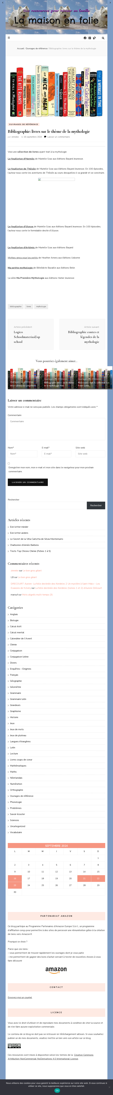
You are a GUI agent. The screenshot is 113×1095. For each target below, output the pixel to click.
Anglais (14, 614)
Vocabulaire (16, 832)
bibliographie (15, 306)
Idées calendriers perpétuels (23, 385)
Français (14, 675)
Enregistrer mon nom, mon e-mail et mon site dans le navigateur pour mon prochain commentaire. (51, 469)
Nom (11, 447)
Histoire (14, 717)
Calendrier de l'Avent (21, 638)
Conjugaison (16, 650)
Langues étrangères (20, 741)
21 (84, 878)
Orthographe (16, 790)
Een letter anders (19, 533)
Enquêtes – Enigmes (20, 668)
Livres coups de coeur (21, 759)
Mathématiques (18, 765)
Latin (12, 747)
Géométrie (15, 687)
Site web (80, 447)
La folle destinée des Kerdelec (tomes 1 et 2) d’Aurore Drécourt (68, 588)
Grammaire (15, 693)
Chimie (13, 644)
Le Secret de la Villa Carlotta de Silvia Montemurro (36, 539)
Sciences (14, 820)
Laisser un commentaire (59, 136)
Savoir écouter (17, 814)
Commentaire (14, 415)
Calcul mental (17, 632)
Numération (16, 784)
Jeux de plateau (18, 735)
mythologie (41, 306)
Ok (57, 1090)
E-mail (45, 447)
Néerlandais (16, 777)
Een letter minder (19, 527)
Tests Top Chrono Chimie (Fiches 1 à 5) (30, 551)
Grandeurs (15, 705)
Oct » (110, 3)
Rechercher (13, 499)
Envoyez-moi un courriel (20, 997)
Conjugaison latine (19, 656)
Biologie (14, 620)
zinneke (15, 136)
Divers (13, 662)
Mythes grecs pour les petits (23, 257)
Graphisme (15, 711)
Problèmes (15, 808)
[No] (109, 1087)
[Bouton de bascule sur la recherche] (103, 38)
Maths (13, 771)
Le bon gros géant (32, 570)
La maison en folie (56, 20)
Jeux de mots (17, 729)
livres (29, 306)
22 (98, 878)
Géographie (16, 681)
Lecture (14, 753)
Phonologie (16, 802)
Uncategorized (17, 826)
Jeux (12, 723)
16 (15, 878)
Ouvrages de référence (23, 124)
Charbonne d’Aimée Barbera (24, 545)
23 (15, 885)
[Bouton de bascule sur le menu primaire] (9, 37)
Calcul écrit (15, 626)
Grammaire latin (18, 699)
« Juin (2, 3)
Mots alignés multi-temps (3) (37, 594)
